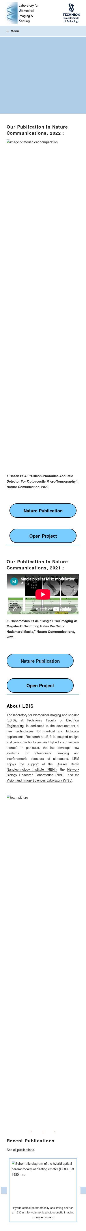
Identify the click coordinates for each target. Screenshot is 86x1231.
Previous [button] (3, 1190)
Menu (15, 31)
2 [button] (26, 1226)
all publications (23, 1149)
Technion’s (34, 720)
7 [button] (59, 1226)
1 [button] (20, 1226)
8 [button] (66, 1226)
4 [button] (39, 1226)
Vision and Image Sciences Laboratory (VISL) (39, 780)
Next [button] (82, 1190)
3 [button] (33, 1226)
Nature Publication (43, 510)
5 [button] (46, 1226)
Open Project (43, 536)
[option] (43, 1190)
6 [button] (53, 1226)
